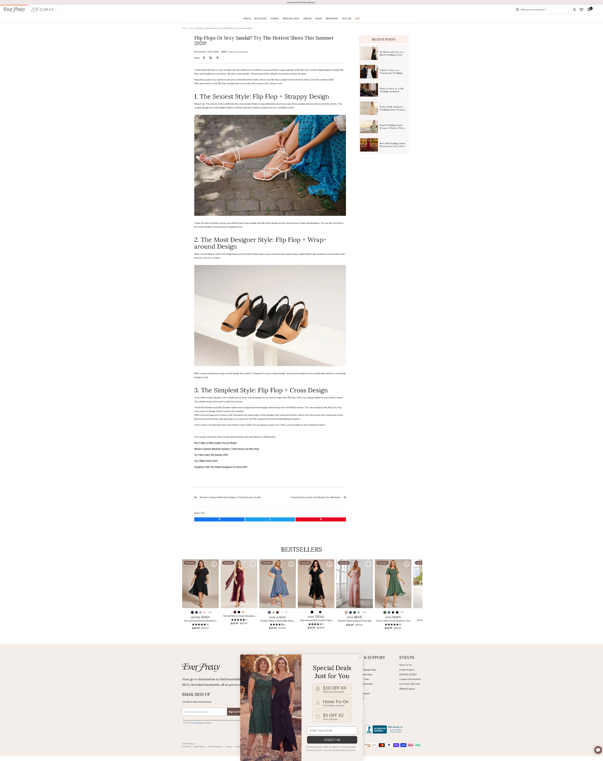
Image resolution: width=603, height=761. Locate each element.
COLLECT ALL (332, 740)
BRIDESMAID (332, 18)
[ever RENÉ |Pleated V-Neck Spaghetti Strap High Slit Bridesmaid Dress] (354, 583)
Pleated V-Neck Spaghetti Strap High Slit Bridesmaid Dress (354, 620)
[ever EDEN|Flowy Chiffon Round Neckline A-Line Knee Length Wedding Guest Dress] (393, 583)
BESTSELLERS (260, 18)
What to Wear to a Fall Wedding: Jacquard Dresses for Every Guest (393, 91)
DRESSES (307, 18)
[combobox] (544, 9)
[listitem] (204, 58)
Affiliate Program (407, 688)
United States (198, 746)
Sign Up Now (236, 711)
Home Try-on (405, 665)
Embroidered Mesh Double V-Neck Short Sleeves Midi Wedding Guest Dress (316, 620)
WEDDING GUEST (291, 18)
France (229, 746)
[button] (214, 564)
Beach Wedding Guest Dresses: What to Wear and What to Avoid (392, 128)
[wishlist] (581, 9)
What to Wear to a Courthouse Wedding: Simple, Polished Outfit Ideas (392, 74)
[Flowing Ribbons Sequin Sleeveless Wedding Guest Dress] (239, 583)
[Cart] (588, 9)
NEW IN (247, 18)
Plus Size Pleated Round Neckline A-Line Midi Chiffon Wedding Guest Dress (200, 620)
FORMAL (275, 18)
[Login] (574, 9)
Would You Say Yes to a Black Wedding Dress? (392, 53)
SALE (357, 18)
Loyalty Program (407, 669)
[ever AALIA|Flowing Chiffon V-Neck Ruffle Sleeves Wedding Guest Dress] (277, 583)
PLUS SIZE (346, 18)
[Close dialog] (359, 657)
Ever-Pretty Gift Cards (409, 684)
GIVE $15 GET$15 (408, 674)
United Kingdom (215, 746)
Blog (191, 28)
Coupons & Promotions (410, 679)
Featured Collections (238, 51)
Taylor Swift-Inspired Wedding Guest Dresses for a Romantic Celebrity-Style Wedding (393, 111)
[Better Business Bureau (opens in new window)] (385, 729)
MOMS (318, 18)
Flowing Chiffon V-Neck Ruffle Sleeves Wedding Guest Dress (277, 620)
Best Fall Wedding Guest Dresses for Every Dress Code (393, 146)
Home (184, 28)
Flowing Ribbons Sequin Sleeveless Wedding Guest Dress (239, 616)
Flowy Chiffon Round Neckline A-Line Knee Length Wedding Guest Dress (393, 620)
